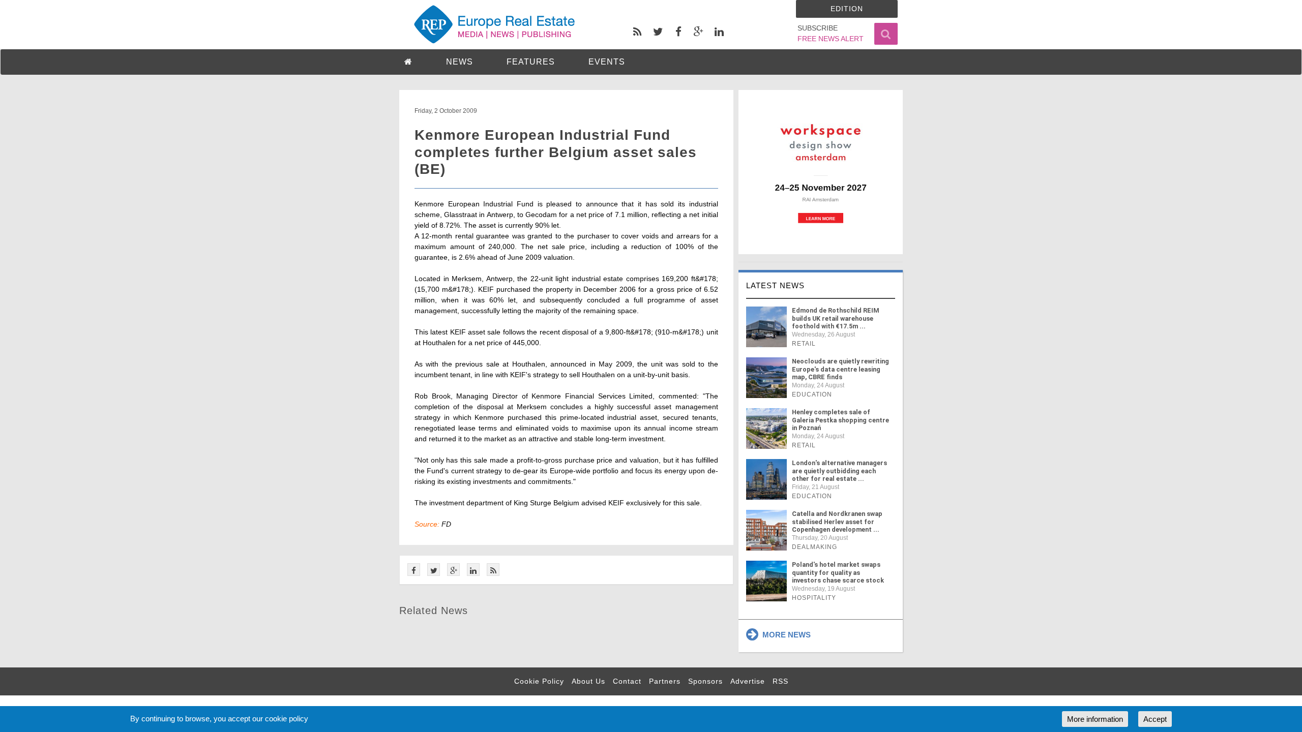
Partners (664, 681)
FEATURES (531, 61)
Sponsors (705, 681)
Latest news (775, 285)
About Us (588, 681)
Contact (627, 681)
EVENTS (606, 61)
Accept (1155, 719)
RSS (780, 681)
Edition (847, 9)
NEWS (459, 61)
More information (1095, 719)
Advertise (747, 681)
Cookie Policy (539, 681)
